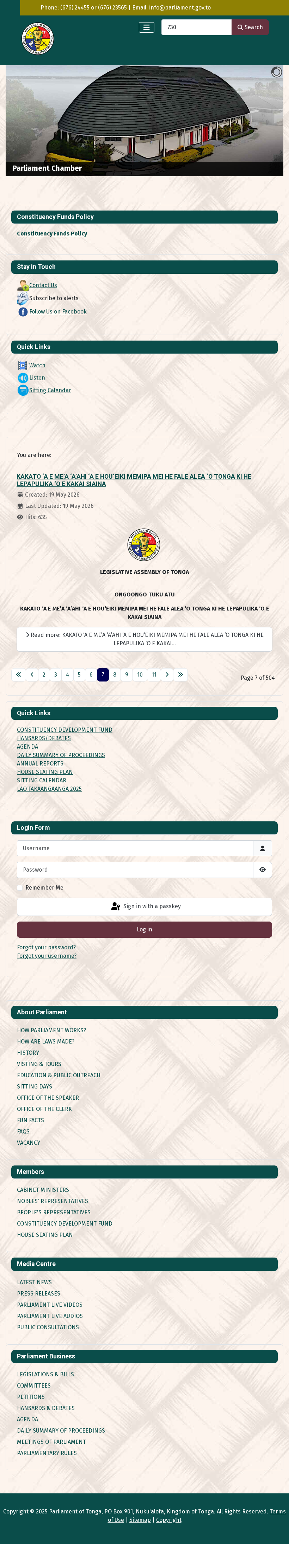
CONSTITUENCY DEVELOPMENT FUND (64, 729)
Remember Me (44, 887)
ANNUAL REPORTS (40, 763)
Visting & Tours (39, 1064)
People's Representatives (54, 1212)
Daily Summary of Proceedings (61, 1430)
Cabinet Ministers (43, 1190)
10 (140, 674)
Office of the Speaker (48, 1097)
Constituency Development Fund (64, 1223)
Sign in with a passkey (151, 906)
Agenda (27, 1419)
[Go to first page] (18, 674)
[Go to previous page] (32, 674)
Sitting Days (34, 1086)
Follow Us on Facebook (58, 311)
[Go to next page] (167, 674)
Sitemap (140, 1520)
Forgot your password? (46, 947)
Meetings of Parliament (51, 1442)
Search (254, 27)
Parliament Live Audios (50, 1316)
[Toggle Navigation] (146, 27)
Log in (144, 929)
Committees (34, 1385)
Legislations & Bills (45, 1374)
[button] (262, 121)
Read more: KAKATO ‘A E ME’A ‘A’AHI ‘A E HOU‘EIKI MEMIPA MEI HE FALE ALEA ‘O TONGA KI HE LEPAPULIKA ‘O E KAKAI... (146, 639)
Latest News (34, 1282)
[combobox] (196, 27)
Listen (37, 377)
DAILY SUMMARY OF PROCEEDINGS (61, 755)
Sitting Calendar (50, 390)
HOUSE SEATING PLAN (45, 772)
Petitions (31, 1397)
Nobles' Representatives (52, 1201)
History (28, 1052)
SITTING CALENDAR (41, 780)
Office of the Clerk (44, 1109)
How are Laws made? (45, 1041)
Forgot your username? (46, 955)
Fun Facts (30, 1120)
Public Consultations (48, 1327)
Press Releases (38, 1293)
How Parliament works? (51, 1030)
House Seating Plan (45, 1235)
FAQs (23, 1131)
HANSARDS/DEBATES (44, 738)
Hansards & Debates (46, 1408)
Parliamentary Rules (47, 1453)
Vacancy (28, 1142)
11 (154, 674)
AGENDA (27, 746)
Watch (37, 365)
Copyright (169, 1520)
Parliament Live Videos (49, 1304)
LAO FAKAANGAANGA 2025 (49, 789)
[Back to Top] (276, 1531)
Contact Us (43, 285)
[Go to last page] (180, 674)
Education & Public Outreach (58, 1075)
